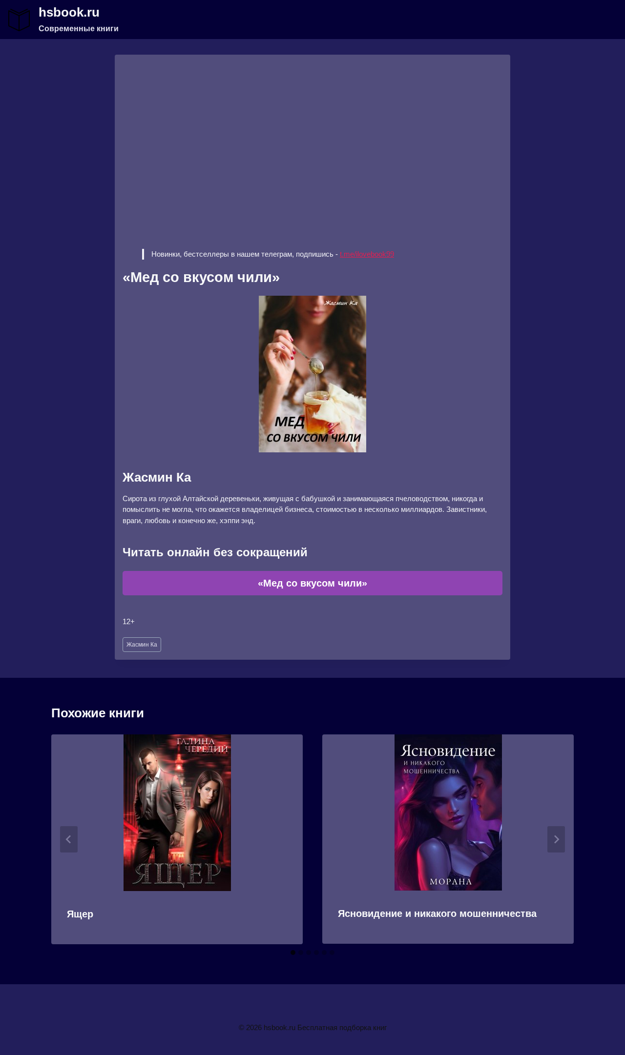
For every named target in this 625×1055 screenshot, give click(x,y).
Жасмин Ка (141, 644)
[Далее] (556, 839)
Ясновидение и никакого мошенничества (437, 913)
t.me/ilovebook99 (367, 254)
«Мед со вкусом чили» (312, 583)
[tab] (293, 952)
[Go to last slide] (69, 839)
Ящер (80, 914)
